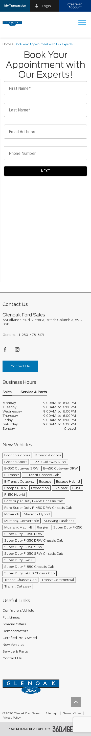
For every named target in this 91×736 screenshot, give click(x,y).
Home (7, 44)
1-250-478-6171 (31, 335)
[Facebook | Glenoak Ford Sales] (5, 351)
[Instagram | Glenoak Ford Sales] (17, 351)
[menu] (82, 23)
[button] (15, 6)
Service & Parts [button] (33, 392)
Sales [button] (7, 392)
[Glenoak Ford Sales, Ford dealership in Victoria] (14, 23)
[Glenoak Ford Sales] (31, 685)
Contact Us (20, 366)
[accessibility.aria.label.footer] (68, 729)
